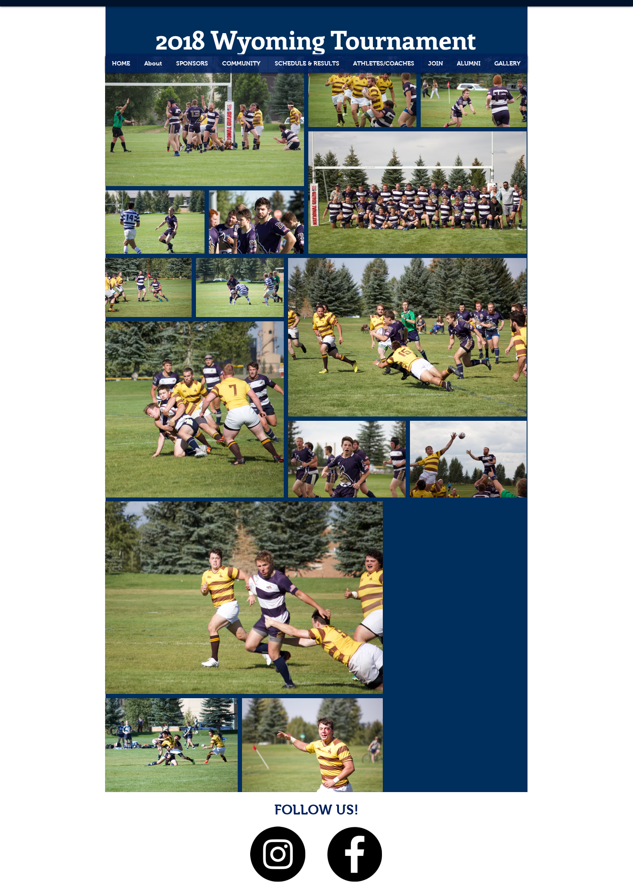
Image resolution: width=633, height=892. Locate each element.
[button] (507, 63)
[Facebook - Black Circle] (354, 854)
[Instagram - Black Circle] (277, 854)
